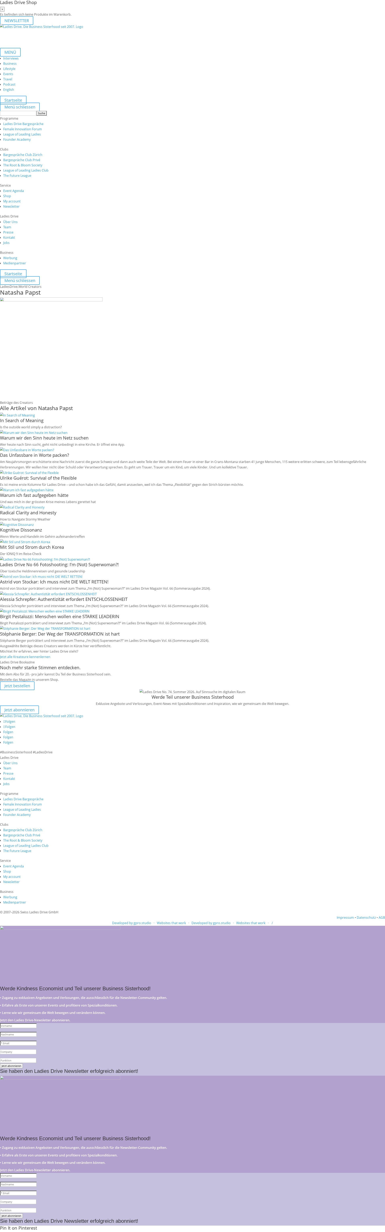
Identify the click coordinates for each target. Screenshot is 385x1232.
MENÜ (10, 52)
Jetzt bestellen (17, 685)
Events (8, 74)
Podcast (9, 84)
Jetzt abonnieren (19, 710)
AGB (382, 917)
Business (10, 63)
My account (12, 201)
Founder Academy (17, 139)
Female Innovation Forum (22, 129)
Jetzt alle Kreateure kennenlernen (25, 657)
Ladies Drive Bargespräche (23, 124)
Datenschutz (366, 917)
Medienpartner (14, 263)
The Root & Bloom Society (22, 165)
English (8, 89)
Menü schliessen (19, 107)
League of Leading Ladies (22, 134)
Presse (8, 232)
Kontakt (9, 237)
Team (7, 227)
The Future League (17, 175)
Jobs (6, 243)
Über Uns (10, 222)
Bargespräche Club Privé (21, 160)
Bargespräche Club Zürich (22, 155)
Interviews (11, 58)
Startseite (13, 100)
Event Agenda (13, 191)
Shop (7, 196)
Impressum (345, 917)
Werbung (10, 258)
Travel (7, 79)
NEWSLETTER (16, 20)
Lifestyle (9, 69)
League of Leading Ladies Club (26, 170)
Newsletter (11, 206)
